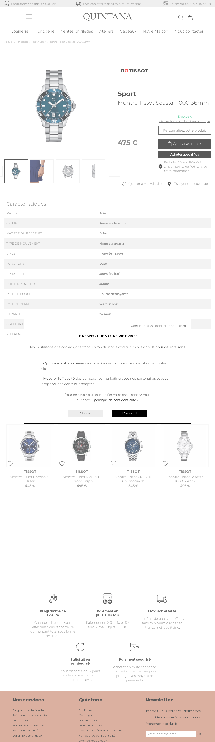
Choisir (85, 413)
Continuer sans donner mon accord (158, 326)
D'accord (129, 413)
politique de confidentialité (115, 400)
